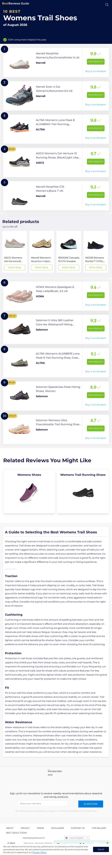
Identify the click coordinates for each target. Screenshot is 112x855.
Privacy (25, 828)
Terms (40, 828)
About (10, 828)
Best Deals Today (16, 832)
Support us (78, 828)
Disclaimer (57, 828)
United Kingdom (76, 838)
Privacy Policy (39, 852)
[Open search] (106, 4)
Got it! (101, 849)
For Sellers (99, 828)
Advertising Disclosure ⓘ (34, 838)
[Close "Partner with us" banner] (107, 843)
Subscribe (91, 804)
